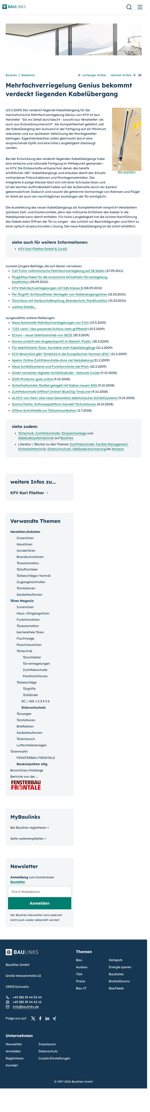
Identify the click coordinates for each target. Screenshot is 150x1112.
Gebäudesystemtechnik (36, 438)
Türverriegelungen (36, 663)
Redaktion (28, 75)
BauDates (116, 974)
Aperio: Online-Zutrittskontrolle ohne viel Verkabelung (52, 360)
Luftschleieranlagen (32, 745)
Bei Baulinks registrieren (28, 827)
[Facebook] (41, 1018)
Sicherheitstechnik (32, 449)
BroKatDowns (119, 981)
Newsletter (14, 1044)
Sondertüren (26, 550)
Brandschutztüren (30, 557)
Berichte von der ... (24, 776)
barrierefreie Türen (30, 632)
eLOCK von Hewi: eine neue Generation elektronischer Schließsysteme (64, 398)
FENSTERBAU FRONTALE (36, 758)
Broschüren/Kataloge (26, 770)
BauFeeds (116, 988)
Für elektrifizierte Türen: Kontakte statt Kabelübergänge (53, 348)
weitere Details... (24, 307)
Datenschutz (48, 1051)
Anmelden (13, 1051)
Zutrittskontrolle (47, 433)
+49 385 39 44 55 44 (27, 997)
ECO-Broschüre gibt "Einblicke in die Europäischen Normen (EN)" (61, 354)
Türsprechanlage (73, 433)
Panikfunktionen (35, 676)
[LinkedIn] (48, 1018)
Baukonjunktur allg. (32, 764)
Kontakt (12, 1065)
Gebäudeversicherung (89, 449)
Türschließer (32, 657)
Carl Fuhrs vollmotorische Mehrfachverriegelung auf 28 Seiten (58, 271)
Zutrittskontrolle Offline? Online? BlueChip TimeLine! (51, 392)
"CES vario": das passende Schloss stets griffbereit (50, 329)
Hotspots (115, 960)
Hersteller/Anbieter (25, 532)
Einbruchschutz (59, 449)
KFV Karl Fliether (27, 492)
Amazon (118, 449)
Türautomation (28, 563)
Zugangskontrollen (31, 582)
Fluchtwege (25, 638)
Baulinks (11, 75)
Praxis (80, 981)
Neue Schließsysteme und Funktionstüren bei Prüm (50, 366)
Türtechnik (26, 433)
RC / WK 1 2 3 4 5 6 (35, 701)
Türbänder (30, 695)
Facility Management (112, 444)
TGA (79, 974)
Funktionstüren (28, 620)
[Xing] (55, 1018)
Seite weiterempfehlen (27, 838)
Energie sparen (120, 967)
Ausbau (82, 967)
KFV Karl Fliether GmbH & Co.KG (42, 249)
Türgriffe (29, 689)
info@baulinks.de (26, 1007)
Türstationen (26, 588)
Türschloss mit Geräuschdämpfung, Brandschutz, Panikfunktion (60, 301)
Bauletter (17, 882)
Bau (79, 960)
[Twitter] (34, 1018)
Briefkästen (25, 726)
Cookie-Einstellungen (54, 1058)
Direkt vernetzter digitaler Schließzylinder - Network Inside (56, 373)
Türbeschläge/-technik (34, 576)
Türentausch (26, 739)
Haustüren (24, 544)
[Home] (38, 954)
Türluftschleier (27, 569)
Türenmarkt (19, 751)
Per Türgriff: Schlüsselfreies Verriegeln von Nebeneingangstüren (59, 294)
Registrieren (15, 1058)
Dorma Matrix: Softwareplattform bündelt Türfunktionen (54, 404)
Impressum (47, 1044)
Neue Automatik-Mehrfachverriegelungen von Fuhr (50, 322)
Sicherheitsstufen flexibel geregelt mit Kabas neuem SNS (54, 385)
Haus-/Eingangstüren (33, 613)
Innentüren (25, 538)
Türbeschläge (27, 682)
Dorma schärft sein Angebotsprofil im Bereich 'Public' (52, 341)
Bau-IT (81, 988)
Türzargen (24, 714)
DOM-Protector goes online (32, 379)
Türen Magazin (22, 601)
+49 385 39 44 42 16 (27, 1002)
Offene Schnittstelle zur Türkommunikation (44, 410)
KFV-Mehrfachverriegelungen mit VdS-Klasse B (47, 288)
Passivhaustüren (29, 645)
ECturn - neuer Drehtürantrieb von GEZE (42, 335)
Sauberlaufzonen (29, 594)
